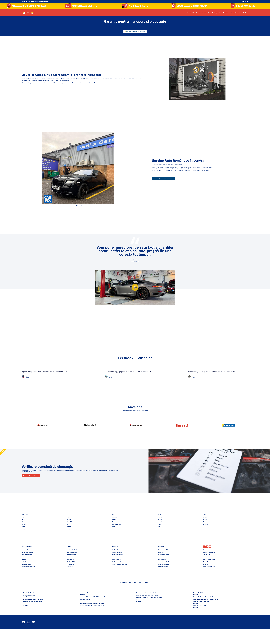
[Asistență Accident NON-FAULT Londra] (81, 6)
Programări (226, 12)
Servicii (198, 12)
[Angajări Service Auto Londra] (26, 6)
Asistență (206, 12)
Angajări (234, 12)
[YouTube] (210, 546)
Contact (245, 12)
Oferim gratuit (216, 12)
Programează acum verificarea (30, 475)
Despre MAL (190, 12)
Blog (240, 12)
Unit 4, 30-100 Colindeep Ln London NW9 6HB (35, 1)
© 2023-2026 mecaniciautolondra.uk (237, 622)
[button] (76, 205)
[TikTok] (207, 546)
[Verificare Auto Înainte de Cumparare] (135, 6)
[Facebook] (204, 546)
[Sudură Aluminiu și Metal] (189, 6)
